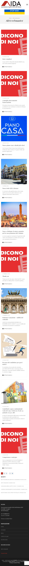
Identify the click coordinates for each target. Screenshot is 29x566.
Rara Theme (12, 561)
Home (2, 526)
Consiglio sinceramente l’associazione (9, 101)
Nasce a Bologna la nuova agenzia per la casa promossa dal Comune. (13, 232)
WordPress (23, 561)
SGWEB (15, 560)
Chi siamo (3, 529)
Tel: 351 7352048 (5, 515)
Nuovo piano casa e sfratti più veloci (13, 145)
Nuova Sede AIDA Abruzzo (10, 188)
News (2, 533)
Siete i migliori (7, 59)
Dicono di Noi (4, 539)
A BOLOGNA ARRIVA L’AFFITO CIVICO (9, 486)
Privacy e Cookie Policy (6, 518)
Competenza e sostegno (9, 457)
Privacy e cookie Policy (14, 562)
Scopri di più (4, 553)
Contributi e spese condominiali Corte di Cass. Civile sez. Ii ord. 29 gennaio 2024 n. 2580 (12, 410)
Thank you (5, 276)
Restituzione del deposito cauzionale (10, 479)
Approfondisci (8, 66)
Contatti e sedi (4, 536)
